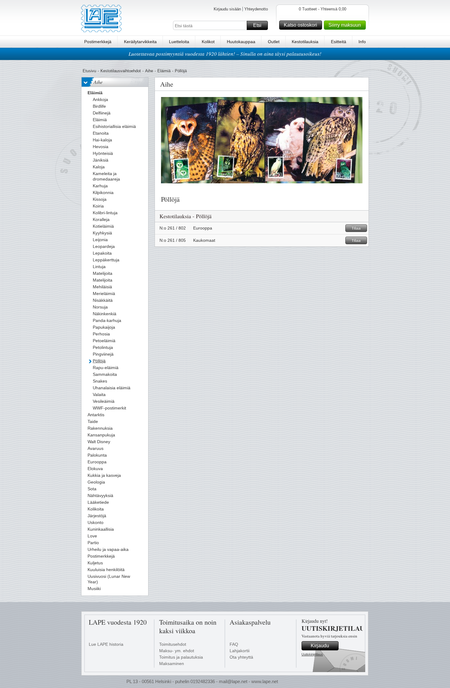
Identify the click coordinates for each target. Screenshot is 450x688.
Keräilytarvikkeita (140, 41)
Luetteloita (179, 41)
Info (362, 41)
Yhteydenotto (256, 9)
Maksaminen (171, 663)
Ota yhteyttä (241, 657)
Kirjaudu (320, 645)
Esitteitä (338, 41)
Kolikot (208, 41)
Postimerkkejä (97, 41)
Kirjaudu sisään (227, 9)
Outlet (273, 41)
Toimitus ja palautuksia (181, 657)
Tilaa (356, 228)
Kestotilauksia (305, 41)
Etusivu (89, 71)
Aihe (149, 71)
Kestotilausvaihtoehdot (120, 71)
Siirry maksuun (344, 25)
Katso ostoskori (300, 25)
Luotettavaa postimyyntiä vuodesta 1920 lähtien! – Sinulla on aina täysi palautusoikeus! (225, 53)
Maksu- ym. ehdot (176, 650)
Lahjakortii (239, 650)
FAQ (234, 644)
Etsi (257, 25)
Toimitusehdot (172, 644)
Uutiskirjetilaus (312, 654)
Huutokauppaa (241, 41)
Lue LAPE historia (106, 644)
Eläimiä (164, 71)
